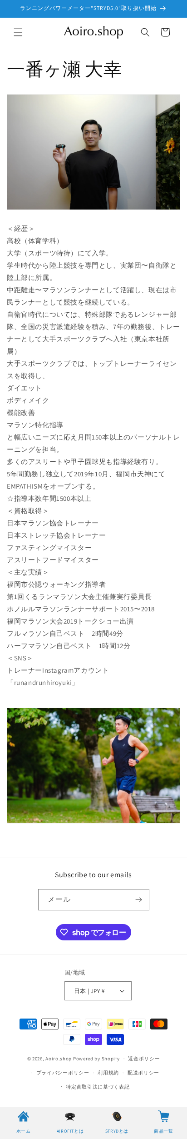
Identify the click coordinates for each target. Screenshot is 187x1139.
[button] (18, 32)
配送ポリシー (143, 1072)
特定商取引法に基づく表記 (97, 1087)
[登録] (139, 899)
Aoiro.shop (58, 1058)
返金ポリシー (144, 1058)
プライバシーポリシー (62, 1072)
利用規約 (108, 1072)
